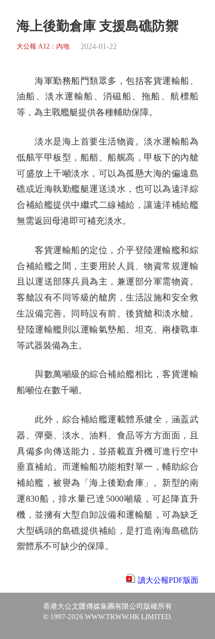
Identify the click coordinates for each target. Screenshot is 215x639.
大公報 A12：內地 (43, 46)
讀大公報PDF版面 (168, 580)
